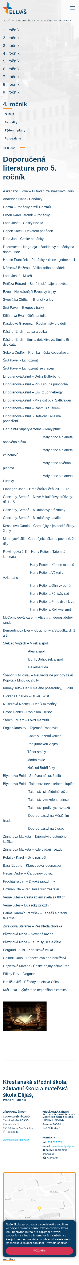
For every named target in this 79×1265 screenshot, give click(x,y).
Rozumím (39, 1250)
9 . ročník (11, 92)
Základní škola (25, 20)
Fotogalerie (13, 138)
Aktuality (64, 20)
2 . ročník (11, 38)
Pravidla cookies (56, 1242)
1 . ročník (11, 30)
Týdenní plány (15, 130)
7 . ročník (11, 76)
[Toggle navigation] (72, 8)
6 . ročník (11, 69)
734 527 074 (55, 1142)
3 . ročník (11, 45)
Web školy (9, 1259)
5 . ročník (11, 61)
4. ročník (47, 20)
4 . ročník (11, 53)
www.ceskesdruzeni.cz (16, 1139)
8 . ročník (11, 84)
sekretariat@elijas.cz (64, 1146)
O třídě (9, 114)
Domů (6, 20)
